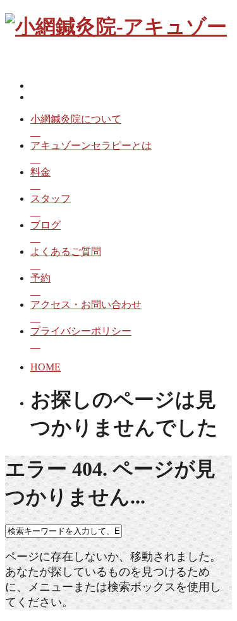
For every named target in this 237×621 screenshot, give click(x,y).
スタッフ (50, 198)
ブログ (45, 225)
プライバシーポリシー (80, 331)
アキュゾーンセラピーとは (91, 145)
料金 (40, 172)
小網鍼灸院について (75, 119)
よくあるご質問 (65, 251)
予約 (40, 278)
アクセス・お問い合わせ (86, 304)
